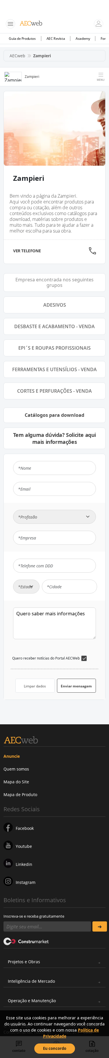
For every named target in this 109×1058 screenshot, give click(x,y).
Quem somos (16, 769)
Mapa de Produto (20, 794)
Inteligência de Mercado (31, 981)
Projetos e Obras (24, 961)
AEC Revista (56, 38)
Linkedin (24, 864)
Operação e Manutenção (32, 1000)
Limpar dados (35, 686)
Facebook (25, 828)
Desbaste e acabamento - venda (54, 326)
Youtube (24, 846)
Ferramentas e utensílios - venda (54, 369)
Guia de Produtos (22, 38)
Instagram (25, 882)
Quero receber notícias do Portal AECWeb (46, 658)
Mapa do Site (16, 781)
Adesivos (54, 305)
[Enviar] (99, 926)
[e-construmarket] (26, 941)
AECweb (17, 55)
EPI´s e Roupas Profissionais (54, 348)
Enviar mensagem (76, 686)
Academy (83, 38)
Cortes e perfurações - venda (54, 391)
